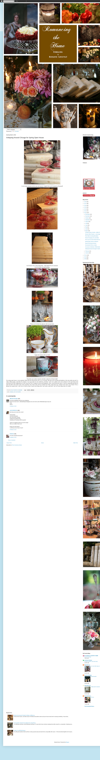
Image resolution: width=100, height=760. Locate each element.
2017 (85, 203)
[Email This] (27, 390)
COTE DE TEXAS (88, 660)
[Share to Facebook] (32, 390)
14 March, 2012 (13, 437)
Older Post (75, 442)
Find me (92, 697)
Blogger (67, 742)
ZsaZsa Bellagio (88, 675)
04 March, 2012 (13, 429)
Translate (17, 131)
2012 (85, 212)
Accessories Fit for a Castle (91, 245)
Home (42, 442)
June (86, 225)
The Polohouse (87, 696)
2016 (85, 205)
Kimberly (12, 433)
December (87, 214)
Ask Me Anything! (87, 656)
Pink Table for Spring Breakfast (91, 236)
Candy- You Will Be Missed (19, 730)
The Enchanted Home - (89, 706)
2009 (85, 258)
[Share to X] (30, 390)
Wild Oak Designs (14, 398)
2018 (85, 201)
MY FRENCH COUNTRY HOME (91, 655)
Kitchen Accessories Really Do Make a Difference (24, 715)
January (87, 252)
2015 (85, 207)
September (87, 219)
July (86, 223)
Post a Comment (11, 440)
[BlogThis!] (29, 390)
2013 (85, 210)
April (86, 228)
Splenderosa (87, 664)
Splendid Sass (87, 685)
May (86, 227)
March (86, 230)
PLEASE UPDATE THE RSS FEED (91, 661)
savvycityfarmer (13, 410)
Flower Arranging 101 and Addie (92, 237)
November (87, 216)
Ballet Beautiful (93, 676)
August (87, 221)
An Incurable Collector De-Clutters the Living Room (25, 722)
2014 (85, 209)
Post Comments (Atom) (17, 445)
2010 (85, 257)
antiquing (11, 391)
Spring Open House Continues (91, 241)
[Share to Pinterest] (33, 390)
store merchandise (17, 391)
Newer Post (9, 442)
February (87, 251)
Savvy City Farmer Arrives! (90, 243)
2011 (85, 255)
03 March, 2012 (13, 406)
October (87, 218)
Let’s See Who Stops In (95, 666)
